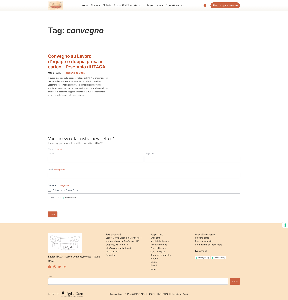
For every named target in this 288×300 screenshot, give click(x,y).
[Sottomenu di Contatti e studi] (185, 5)
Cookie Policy (219, 258)
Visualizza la (63, 197)
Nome (51, 153)
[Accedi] (205, 5)
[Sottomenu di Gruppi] (143, 5)
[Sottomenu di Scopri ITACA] (131, 5)
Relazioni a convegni (75, 73)
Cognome (149, 153)
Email (56, 169)
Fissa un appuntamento (225, 5)
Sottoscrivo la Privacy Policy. (65, 190)
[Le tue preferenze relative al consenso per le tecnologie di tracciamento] (285, 225)
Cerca (50, 276)
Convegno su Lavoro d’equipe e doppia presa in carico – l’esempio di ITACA (76, 61)
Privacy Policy (70, 197)
